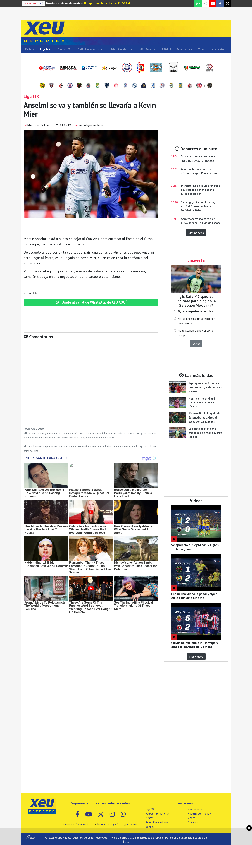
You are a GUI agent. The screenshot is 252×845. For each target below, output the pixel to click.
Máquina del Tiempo (199, 813)
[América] (42, 86)
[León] (97, 86)
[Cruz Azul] (70, 86)
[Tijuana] (190, 86)
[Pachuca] (125, 86)
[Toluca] (199, 86)
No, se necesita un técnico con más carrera (196, 321)
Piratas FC (64, 49)
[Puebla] (134, 86)
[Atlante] (51, 86)
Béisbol (166, 49)
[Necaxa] (116, 86)
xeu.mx (67, 824)
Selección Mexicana (122, 49)
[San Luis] (162, 86)
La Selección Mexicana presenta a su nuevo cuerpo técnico (205, 432)
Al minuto (218, 49)
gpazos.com (131, 824)
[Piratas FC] (210, 86)
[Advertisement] (91, 385)
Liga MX (45, 49)
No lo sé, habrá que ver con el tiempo (196, 333)
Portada (30, 49)
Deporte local (184, 49)
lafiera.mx (103, 824)
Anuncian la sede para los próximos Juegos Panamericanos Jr (200, 173)
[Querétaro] (153, 86)
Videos (202, 49)
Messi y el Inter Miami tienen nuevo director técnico (201, 402)
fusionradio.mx (84, 824)
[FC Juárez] (79, 86)
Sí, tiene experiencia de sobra (195, 311)
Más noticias (196, 233)
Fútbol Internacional (90, 49)
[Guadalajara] (88, 86)
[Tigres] (180, 86)
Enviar (196, 343)
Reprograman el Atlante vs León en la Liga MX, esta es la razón (205, 387)
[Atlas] (60, 86)
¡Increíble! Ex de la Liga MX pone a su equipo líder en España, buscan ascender (200, 189)
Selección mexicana (157, 822)
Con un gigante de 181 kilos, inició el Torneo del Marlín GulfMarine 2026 (197, 206)
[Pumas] (143, 86)
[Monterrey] (107, 86)
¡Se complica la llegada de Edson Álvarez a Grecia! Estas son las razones (204, 417)
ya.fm (116, 824)
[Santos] (171, 86)
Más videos (196, 656)
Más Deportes (148, 49)
